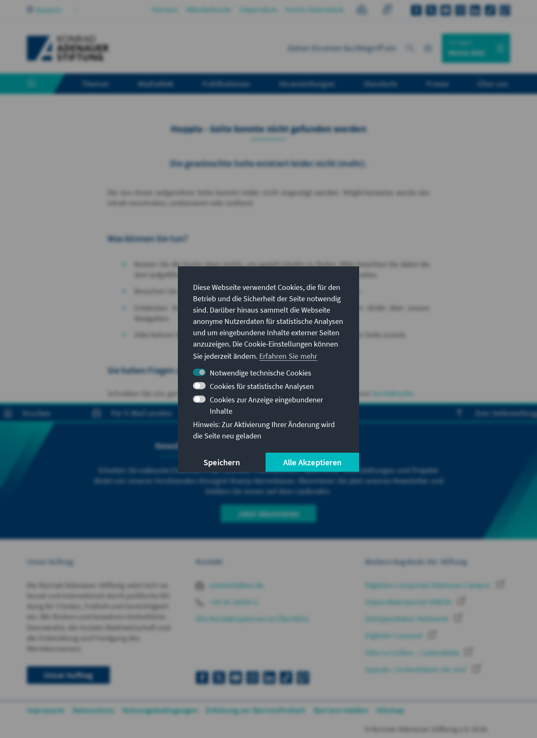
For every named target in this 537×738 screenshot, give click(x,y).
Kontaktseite (392, 393)
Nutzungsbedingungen (160, 710)
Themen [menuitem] (95, 83)
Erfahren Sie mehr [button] (288, 356)
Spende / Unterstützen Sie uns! (416, 669)
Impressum (45, 710)
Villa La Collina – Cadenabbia (413, 652)
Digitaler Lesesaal (394, 635)
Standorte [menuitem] (381, 83)
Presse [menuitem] (437, 83)
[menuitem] (40, 84)
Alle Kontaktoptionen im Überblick (252, 618)
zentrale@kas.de (235, 585)
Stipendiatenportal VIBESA (409, 602)
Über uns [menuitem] (492, 83)
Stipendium (258, 9)
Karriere (165, 9)
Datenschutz (93, 710)
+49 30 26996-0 (233, 602)
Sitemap (390, 710)
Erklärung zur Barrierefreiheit (255, 710)
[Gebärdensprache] (387, 11)
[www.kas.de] (68, 48)
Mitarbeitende (209, 9)
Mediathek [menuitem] (156, 83)
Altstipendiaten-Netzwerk (407, 618)
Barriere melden (341, 710)
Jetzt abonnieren (268, 513)
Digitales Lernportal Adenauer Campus (428, 585)
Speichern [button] (221, 462)
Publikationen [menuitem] (226, 83)
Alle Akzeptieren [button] (312, 462)
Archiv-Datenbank (315, 9)
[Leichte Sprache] (362, 11)
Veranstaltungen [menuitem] (307, 83)
